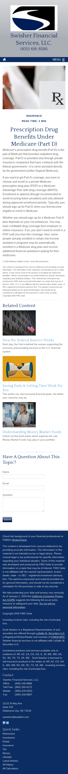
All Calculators (10, 768)
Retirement (9, 733)
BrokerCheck (19, 539)
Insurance (8, 745)
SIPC (62, 637)
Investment (9, 737)
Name (6, 471)
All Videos (8, 764)
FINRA (54, 637)
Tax (4, 749)
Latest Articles (10, 760)
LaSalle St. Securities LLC (50, 633)
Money (6, 753)
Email (6, 483)
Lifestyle (7, 757)
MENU (57, 59)
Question (8, 494)
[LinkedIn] (7, 723)
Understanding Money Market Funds (32, 432)
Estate (6, 741)
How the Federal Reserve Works (28, 340)
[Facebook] (4, 723)
